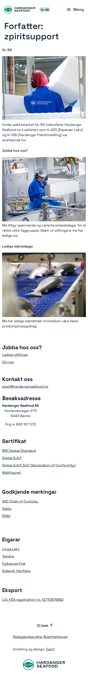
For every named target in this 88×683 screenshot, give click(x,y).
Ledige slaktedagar (17, 246)
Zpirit (50, 649)
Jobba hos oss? (15, 150)
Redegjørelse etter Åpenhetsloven (40, 636)
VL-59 (7, 50)
